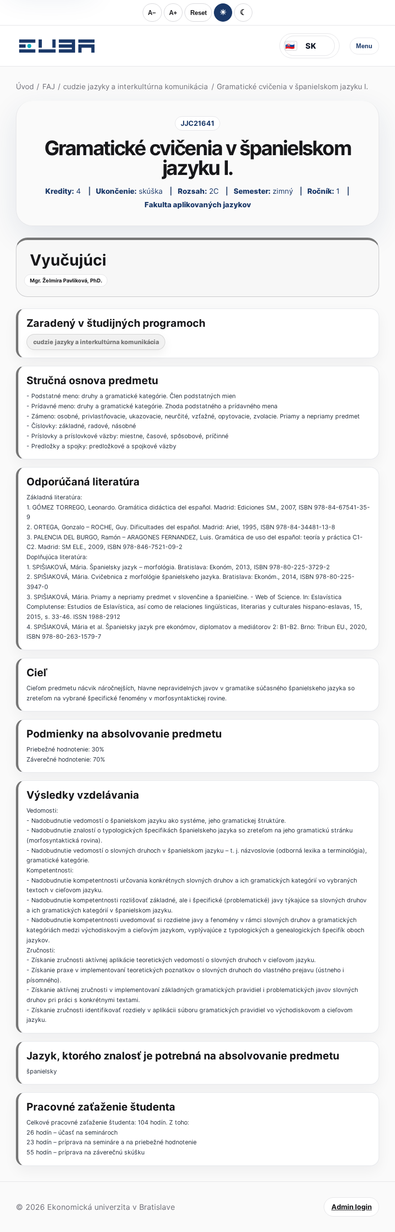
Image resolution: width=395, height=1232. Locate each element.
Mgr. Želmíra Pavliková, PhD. (66, 280)
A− (152, 12)
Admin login (351, 1207)
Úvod (25, 86)
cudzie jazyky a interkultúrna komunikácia (135, 86)
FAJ (48, 86)
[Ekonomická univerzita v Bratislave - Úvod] (57, 46)
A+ (173, 12)
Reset (198, 12)
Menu (364, 46)
